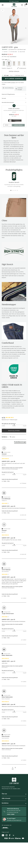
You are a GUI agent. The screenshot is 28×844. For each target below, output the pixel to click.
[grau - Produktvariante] (9, 63)
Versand (4, 98)
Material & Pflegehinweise (8, 94)
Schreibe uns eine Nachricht (14, 820)
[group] (14, 418)
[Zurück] (2, 10)
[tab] (20, 442)
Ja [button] (2, 481)
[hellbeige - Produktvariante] (19, 63)
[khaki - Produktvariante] (4, 63)
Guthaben (13, 82)
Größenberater (22, 68)
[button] (13, 767)
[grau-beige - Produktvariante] (14, 63)
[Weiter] (25, 28)
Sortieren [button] (4, 437)
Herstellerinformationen (8, 102)
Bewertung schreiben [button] (14, 430)
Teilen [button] (8, 481)
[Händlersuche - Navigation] (22, 5)
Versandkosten (12, 56)
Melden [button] (4, 481)
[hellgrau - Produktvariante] (24, 63)
